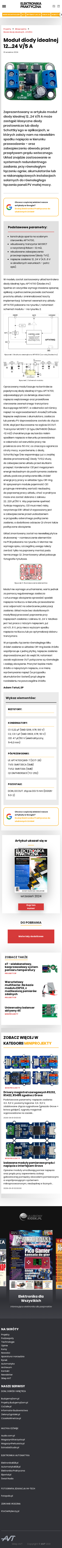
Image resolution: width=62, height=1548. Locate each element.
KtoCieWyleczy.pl (10, 1511)
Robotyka (57, 14)
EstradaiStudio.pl (10, 1447)
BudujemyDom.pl (10, 1398)
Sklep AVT (6, 1378)
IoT (23, 14)
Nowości (5, 1352)
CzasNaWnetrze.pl (11, 1418)
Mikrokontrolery (11, 14)
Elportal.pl (6, 1474)
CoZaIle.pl (6, 1406)
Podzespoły (7, 1338)
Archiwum (6, 1367)
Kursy (4, 1349)
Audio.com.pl (8, 1435)
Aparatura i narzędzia (12, 1356)
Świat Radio (7, 1478)
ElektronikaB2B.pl (9, 1462)
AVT (43, 1543)
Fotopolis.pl (7, 1495)
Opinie (4, 1345)
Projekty (5, 1334)
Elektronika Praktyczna (13, 1470)
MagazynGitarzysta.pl (13, 1439)
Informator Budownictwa (14, 1410)
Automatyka (8, 1363)
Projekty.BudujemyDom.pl (14, 1402)
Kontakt (5, 1371)
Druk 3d (46, 14)
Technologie (7, 1341)
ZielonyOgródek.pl (10, 1414)
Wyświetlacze (34, 14)
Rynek (4, 1360)
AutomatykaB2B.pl (10, 1466)
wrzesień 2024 (31, 896)
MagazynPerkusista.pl (13, 1443)
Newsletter (7, 1374)
